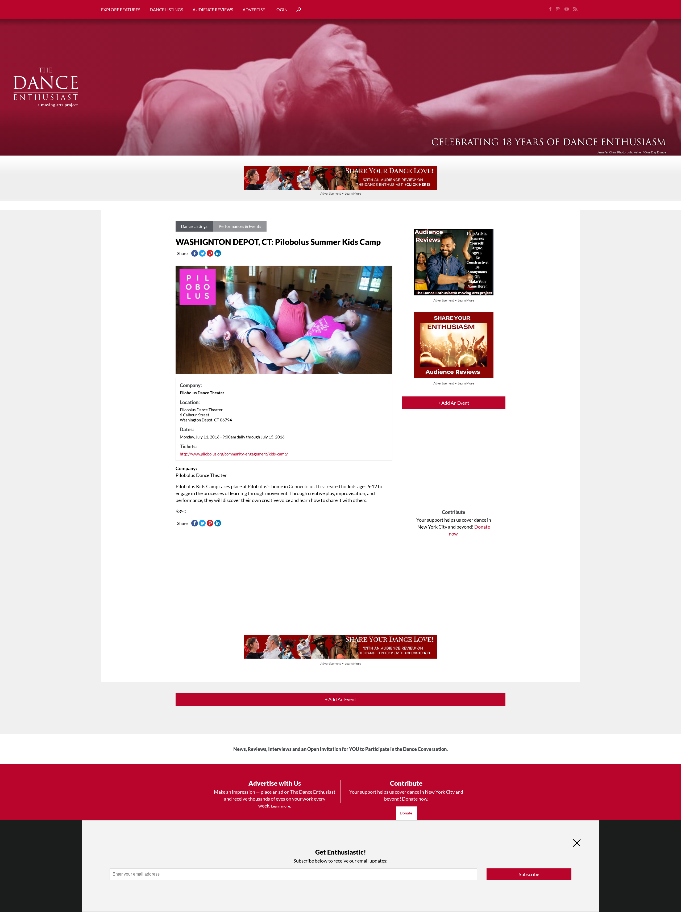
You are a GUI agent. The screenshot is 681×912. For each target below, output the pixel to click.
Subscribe (529, 874)
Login (281, 9)
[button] (296, 9)
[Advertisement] (453, 464)
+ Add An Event (453, 403)
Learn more (280, 806)
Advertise (254, 9)
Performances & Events (240, 226)
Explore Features (120, 9)
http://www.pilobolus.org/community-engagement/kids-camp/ (234, 453)
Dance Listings (166, 9)
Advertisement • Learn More (340, 193)
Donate (406, 813)
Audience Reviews (213, 9)
